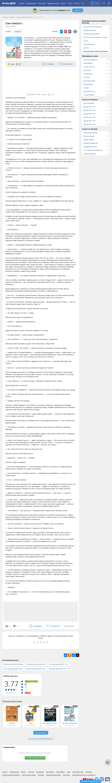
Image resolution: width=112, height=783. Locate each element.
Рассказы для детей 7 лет (58, 664)
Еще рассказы (40, 733)
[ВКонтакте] (65, 655)
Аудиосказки (31, 3)
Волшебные (88, 63)
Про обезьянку (89, 44)
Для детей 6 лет (89, 117)
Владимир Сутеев (90, 147)
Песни (76, 3)
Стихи (70, 3)
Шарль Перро (89, 140)
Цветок (86, 48)
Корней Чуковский (91, 143)
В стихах (87, 77)
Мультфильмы (78, 772)
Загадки (31, 772)
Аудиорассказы (53, 3)
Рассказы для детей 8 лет (12, 669)
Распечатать (69, 626)
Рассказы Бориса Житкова (13, 664)
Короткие (87, 70)
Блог (68, 772)
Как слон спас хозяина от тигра (95, 37)
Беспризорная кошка (92, 34)
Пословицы (60, 772)
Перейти (77, 10)
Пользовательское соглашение (83, 775)
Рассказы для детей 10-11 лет (59, 669)
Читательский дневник (11, 775)
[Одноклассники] (69, 655)
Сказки (21, 3)
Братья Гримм (89, 136)
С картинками (89, 95)
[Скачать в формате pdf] (65, 31)
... (82, 3)
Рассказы (42, 3)
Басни (63, 3)
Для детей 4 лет (89, 110)
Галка (86, 41)
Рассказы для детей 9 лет (35, 669)
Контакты (66, 775)
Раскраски (40, 772)
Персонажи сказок (29, 775)
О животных (88, 74)
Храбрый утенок (90, 30)
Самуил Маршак (90, 154)
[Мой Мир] (73, 655)
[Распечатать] (75, 31)
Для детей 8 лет (89, 124)
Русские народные (90, 60)
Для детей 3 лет (89, 107)
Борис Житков (10, 26)
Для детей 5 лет (89, 91)
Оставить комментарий (35, 758)
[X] (77, 655)
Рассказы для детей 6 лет (36, 664)
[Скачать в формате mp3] (69, 31)
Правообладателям (53, 775)
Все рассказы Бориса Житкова (40, 739)
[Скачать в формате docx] (61, 31)
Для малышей (89, 103)
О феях (86, 88)
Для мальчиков (89, 81)
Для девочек (88, 84)
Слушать (17, 31)
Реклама (41, 775)
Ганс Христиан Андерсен (93, 150)
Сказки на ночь (89, 67)
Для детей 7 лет (89, 121)
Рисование (50, 772)
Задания (89, 772)
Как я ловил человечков (93, 27)
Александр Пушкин (91, 133)
